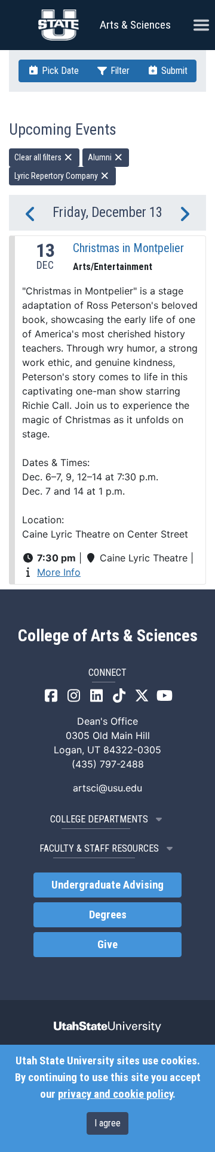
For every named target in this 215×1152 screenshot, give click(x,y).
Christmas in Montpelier (128, 248)
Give (107, 944)
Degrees (108, 914)
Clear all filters (38, 157)
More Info (59, 572)
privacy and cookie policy (115, 1094)
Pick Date (59, 70)
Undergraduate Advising (107, 885)
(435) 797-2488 (108, 764)
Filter (119, 70)
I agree (107, 1123)
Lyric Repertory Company (57, 176)
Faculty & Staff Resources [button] (99, 848)
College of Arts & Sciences (108, 636)
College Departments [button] (99, 819)
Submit (173, 70)
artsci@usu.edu (107, 788)
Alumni (100, 157)
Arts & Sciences (135, 25)
